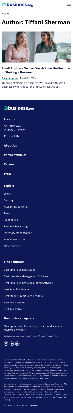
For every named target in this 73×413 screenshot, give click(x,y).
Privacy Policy (51, 336)
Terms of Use (36, 336)
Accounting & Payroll (16, 206)
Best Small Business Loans (19, 269)
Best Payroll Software (16, 289)
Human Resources (15, 239)
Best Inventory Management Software (26, 276)
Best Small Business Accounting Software (28, 282)
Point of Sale (11, 219)
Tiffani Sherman (10, 78)
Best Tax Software (14, 309)
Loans (7, 193)
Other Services (12, 246)
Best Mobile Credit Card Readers (23, 296)
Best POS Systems (14, 302)
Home (5, 13)
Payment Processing (16, 226)
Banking (8, 200)
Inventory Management (18, 233)
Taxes (7, 213)
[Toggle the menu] (69, 4)
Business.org (11, 405)
